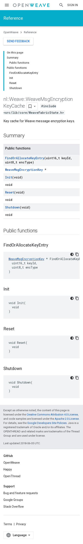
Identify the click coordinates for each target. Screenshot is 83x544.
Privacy (21, 524)
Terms (7, 524)
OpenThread (11, 476)
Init (8, 177)
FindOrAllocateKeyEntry (24, 158)
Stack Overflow (13, 506)
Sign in (72, 5)
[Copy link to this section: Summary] (28, 135)
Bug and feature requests (20, 493)
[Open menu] (7, 5)
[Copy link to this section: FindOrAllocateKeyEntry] (52, 245)
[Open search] (61, 5)
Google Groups (13, 500)
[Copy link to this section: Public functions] (42, 231)
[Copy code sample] (77, 254)
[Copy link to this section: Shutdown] (26, 368)
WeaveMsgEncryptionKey (24, 170)
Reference (13, 18)
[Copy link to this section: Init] (13, 289)
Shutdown (12, 207)
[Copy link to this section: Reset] (18, 329)
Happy (7, 469)
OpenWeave (10, 32)
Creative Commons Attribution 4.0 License (52, 414)
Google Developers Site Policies (47, 423)
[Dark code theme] (71, 254)
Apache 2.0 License (67, 418)
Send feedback (18, 41)
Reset (9, 192)
